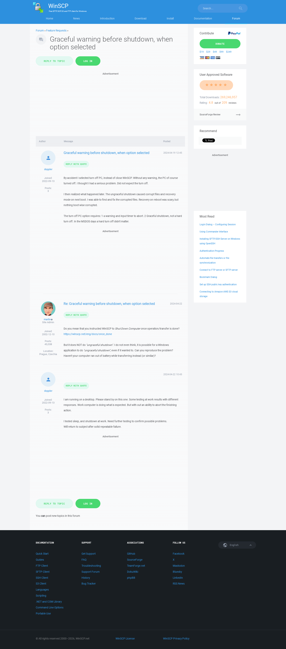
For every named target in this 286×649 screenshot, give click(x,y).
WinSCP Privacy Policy (176, 638)
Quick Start (42, 553)
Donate (220, 43)
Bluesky (177, 571)
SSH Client (42, 577)
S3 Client (41, 583)
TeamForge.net (136, 565)
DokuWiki (132, 571)
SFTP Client (42, 571)
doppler (48, 169)
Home (49, 18)
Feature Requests (56, 30)
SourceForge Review (210, 114)
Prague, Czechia (48, 354)
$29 (208, 51)
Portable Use (43, 613)
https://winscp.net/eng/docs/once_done (88, 334)
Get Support (89, 553)
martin (47, 319)
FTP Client (42, 565)
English (234, 545)
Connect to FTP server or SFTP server (219, 269)
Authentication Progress (212, 250)
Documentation (203, 18)
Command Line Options (49, 607)
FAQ (84, 559)
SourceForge (134, 559)
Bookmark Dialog (208, 277)
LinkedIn (178, 577)
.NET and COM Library (49, 601)
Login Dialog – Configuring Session (218, 224)
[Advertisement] (110, 103)
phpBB (131, 577)
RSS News (179, 583)
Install (170, 18)
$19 (202, 51)
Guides (40, 559)
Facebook (178, 553)
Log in (88, 61)
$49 (215, 51)
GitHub (131, 553)
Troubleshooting (91, 565)
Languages (42, 589)
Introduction (107, 18)
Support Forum (91, 571)
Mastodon (179, 565)
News (76, 18)
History (86, 577)
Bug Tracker (89, 583)
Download (141, 18)
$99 (221, 51)
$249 (229, 51)
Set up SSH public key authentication (218, 284)
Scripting (41, 595)
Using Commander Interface (214, 231)
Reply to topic (54, 61)
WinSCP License (125, 638)
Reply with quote (76, 164)
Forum (236, 18)
